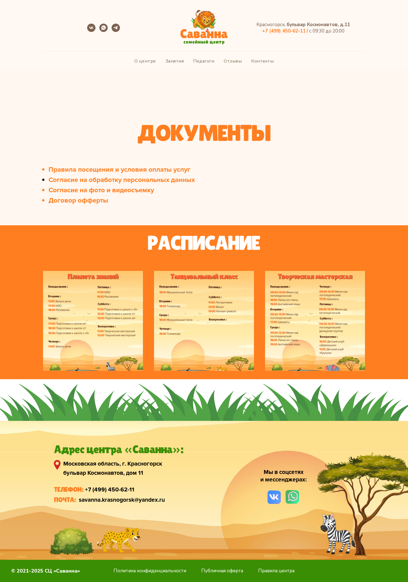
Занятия (174, 61)
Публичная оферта (222, 571)
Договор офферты (78, 200)
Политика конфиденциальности (150, 571)
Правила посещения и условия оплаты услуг (119, 170)
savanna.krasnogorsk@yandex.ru (122, 499)
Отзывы (233, 61)
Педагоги (203, 61)
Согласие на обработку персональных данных (122, 180)
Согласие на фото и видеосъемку (101, 190)
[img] (274, 497)
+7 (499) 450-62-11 (109, 489)
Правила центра (276, 571)
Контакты (262, 61)
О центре (145, 61)
